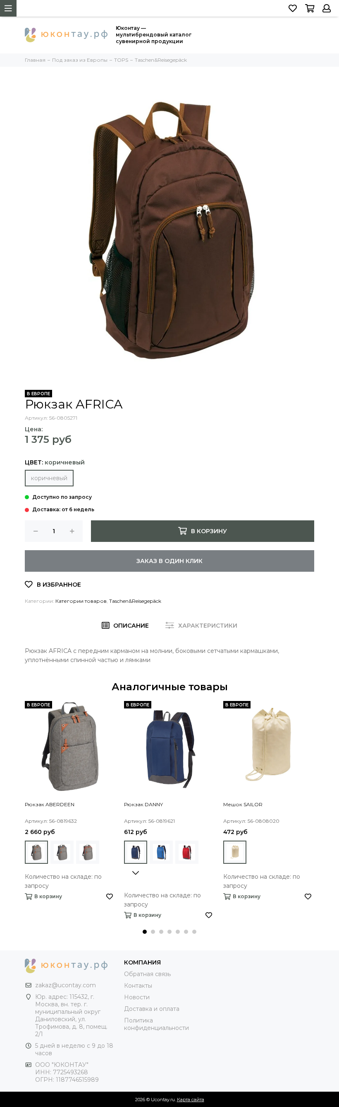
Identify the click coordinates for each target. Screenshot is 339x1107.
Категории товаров (81, 601)
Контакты (138, 985)
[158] (186, 852)
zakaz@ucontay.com (65, 985)
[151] (135, 852)
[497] (234, 852)
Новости (137, 997)
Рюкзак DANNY (143, 804)
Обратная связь (147, 974)
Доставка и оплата (151, 1009)
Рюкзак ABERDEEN (49, 804)
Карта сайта (190, 1099)
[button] (145, 932)
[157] (161, 852)
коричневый (49, 478)
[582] (87, 852)
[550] (36, 852)
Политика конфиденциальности (156, 1024)
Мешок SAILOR (243, 804)
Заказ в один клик (169, 561)
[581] (62, 852)
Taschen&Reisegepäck (135, 601)
